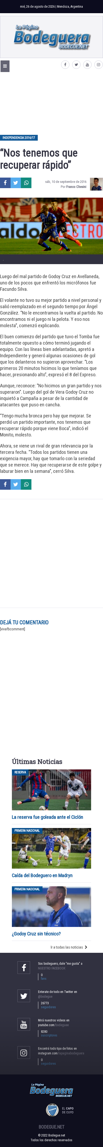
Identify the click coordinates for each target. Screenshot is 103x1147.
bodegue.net (51, 1127)
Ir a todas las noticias (67, 947)
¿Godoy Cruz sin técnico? (37, 933)
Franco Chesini (76, 187)
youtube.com (53, 1025)
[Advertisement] (51, 103)
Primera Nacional (27, 831)
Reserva (20, 772)
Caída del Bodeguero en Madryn (42, 875)
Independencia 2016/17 (19, 138)
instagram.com (61, 1053)
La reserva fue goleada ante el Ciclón (47, 817)
